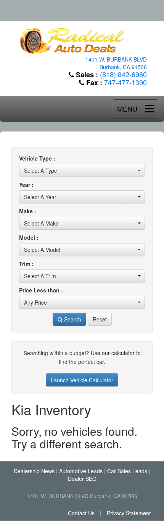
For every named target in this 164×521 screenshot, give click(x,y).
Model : (29, 237)
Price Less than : (41, 290)
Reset (100, 319)
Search (72, 319)
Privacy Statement (129, 513)
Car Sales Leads (127, 471)
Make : (27, 211)
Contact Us (81, 513)
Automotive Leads (81, 471)
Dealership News (34, 471)
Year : (26, 184)
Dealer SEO (82, 478)
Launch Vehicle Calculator (82, 380)
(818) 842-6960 (123, 74)
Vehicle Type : (37, 158)
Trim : (26, 264)
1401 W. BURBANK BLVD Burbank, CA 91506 (116, 63)
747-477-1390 (125, 82)
